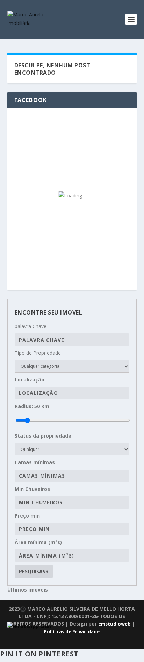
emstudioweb (114, 624)
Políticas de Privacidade (72, 631)
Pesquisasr (34, 571)
